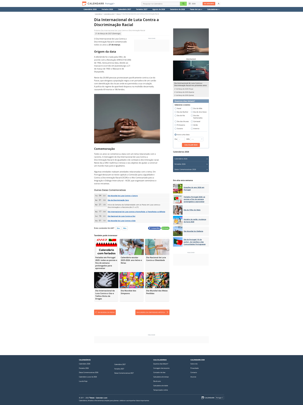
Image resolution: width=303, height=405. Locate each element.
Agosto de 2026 (158, 9)
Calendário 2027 (124, 9)
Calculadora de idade (160, 386)
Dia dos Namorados (198, 116)
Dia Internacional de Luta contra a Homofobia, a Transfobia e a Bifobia (136, 212)
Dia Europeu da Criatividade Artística (151, 312)
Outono (180, 128)
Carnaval (196, 121)
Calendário (98, 14)
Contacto (193, 372)
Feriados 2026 (107, 9)
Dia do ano (157, 381)
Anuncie (193, 377)
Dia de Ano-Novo (200, 112)
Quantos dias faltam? (184, 101)
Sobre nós (194, 364)
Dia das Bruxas (183, 121)
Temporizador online (160, 390)
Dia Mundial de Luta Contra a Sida (121, 221)
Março (118, 14)
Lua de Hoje (83, 381)
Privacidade (194, 368)
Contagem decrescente (161, 368)
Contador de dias (159, 372)
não (124, 228)
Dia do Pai (181, 115)
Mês (188, 139)
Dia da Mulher (182, 112)
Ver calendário (209, 4)
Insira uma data (183, 134)
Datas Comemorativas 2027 (124, 373)
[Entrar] (218, 4)
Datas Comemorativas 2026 (185, 169)
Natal (179, 108)
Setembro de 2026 (177, 9)
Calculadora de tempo (161, 377)
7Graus (91, 397)
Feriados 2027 (141, 9)
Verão (195, 125)
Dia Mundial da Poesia (106, 312)
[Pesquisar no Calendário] (183, 4)
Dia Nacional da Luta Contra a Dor (121, 216)
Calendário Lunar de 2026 (88, 377)
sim (118, 228)
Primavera (181, 125)
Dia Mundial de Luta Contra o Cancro (123, 196)
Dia (176, 139)
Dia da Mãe (197, 108)
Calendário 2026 (90, 9)
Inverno (196, 128)
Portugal (109, 3)
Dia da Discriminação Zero (118, 200)
